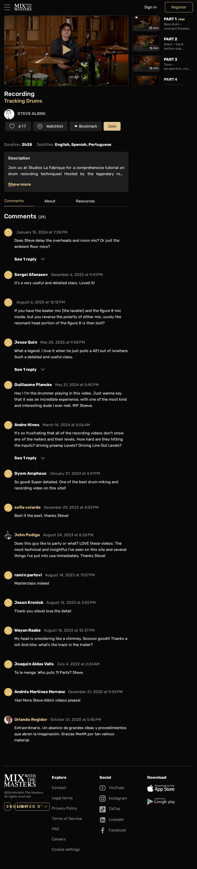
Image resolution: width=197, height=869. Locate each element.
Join (112, 126)
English (8, 806)
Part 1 (174, 19)
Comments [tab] (14, 201)
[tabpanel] (66, 481)
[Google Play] (170, 801)
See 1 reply (25, 259)
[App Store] (170, 788)
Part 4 (170, 79)
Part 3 (170, 59)
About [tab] (49, 201)
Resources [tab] (85, 201)
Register (178, 7)
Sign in (150, 7)
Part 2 (170, 39)
